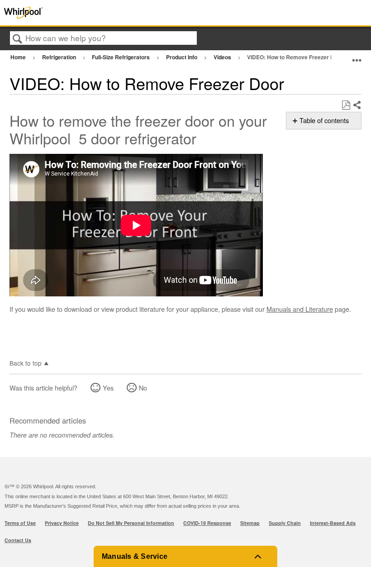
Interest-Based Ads (333, 522)
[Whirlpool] (74, 12)
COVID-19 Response (207, 522)
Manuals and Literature (299, 309)
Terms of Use (20, 522)
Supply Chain (285, 522)
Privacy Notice (62, 522)
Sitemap (250, 522)
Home (18, 57)
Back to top (26, 362)
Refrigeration (59, 57)
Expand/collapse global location (357, 56)
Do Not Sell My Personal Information (131, 522)
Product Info (182, 57)
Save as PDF (346, 105)
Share (356, 105)
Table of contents (324, 120)
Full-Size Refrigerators (121, 57)
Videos (223, 57)
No (143, 387)
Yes (108, 387)
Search (18, 39)
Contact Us (18, 540)
